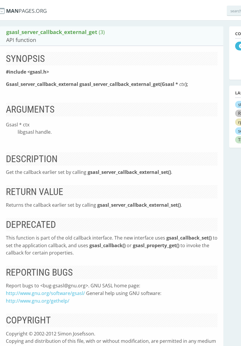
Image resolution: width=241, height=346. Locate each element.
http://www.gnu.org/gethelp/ (37, 301)
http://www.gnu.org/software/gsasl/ (45, 293)
